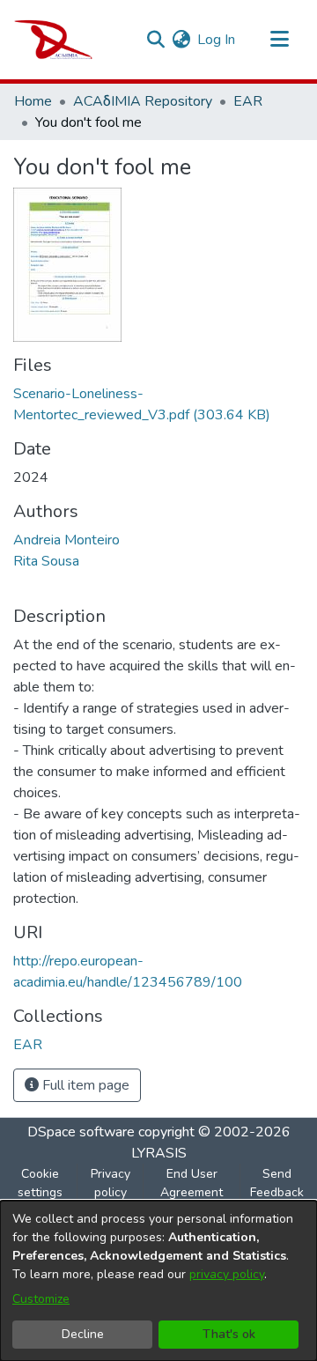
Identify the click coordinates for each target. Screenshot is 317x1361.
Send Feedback (277, 1183)
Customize (41, 1299)
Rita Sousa (46, 561)
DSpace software (81, 1132)
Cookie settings (40, 1183)
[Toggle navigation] (279, 39)
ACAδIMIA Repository (142, 101)
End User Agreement (191, 1183)
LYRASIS (159, 1153)
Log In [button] (217, 39)
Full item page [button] (84, 1085)
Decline (83, 1334)
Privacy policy (110, 1183)
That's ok (229, 1334)
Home (33, 101)
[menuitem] (181, 39)
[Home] (53, 40)
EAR (247, 101)
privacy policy (226, 1274)
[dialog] (158, 1281)
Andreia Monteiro (66, 540)
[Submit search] (155, 39)
